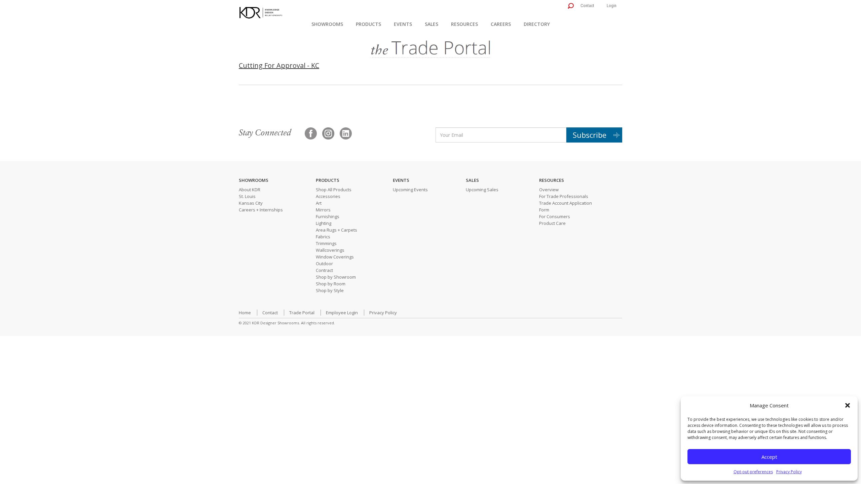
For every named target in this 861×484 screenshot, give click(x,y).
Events (403, 24)
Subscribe (589, 135)
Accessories (328, 196)
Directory (537, 24)
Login (611, 5)
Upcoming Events (410, 190)
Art (319, 203)
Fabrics (323, 237)
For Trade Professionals (563, 196)
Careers (501, 24)
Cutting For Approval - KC (279, 65)
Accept (769, 456)
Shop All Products (333, 190)
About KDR (249, 190)
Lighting (323, 223)
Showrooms (327, 24)
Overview (549, 190)
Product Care (552, 223)
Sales (431, 24)
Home (245, 313)
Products (368, 24)
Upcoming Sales (482, 190)
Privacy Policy (789, 472)
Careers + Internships (261, 210)
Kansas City (251, 203)
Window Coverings (335, 257)
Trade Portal (301, 313)
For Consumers (554, 216)
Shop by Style (330, 290)
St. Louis (247, 196)
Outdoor (324, 263)
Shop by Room (330, 284)
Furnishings (327, 216)
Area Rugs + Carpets (336, 230)
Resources (464, 24)
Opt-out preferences (753, 472)
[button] (847, 405)
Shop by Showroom (336, 277)
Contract (324, 270)
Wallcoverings (330, 250)
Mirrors (323, 210)
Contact (587, 5)
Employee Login (342, 313)
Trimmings (326, 243)
